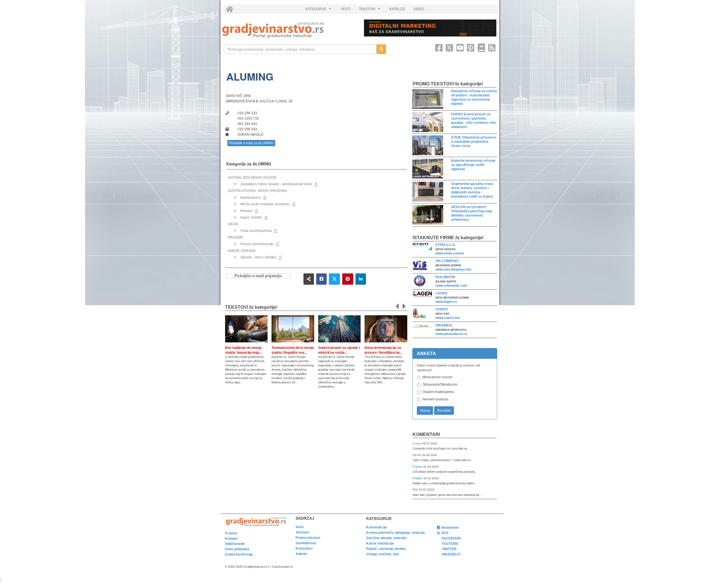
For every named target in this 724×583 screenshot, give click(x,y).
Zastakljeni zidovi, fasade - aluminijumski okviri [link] (276, 184)
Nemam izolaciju (435, 399)
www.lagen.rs (446, 302)
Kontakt (231, 539)
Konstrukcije (376, 527)
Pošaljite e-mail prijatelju (258, 276)
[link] (289, 30)
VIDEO (418, 9)
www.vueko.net (448, 318)
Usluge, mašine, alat (382, 554)
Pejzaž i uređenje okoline (386, 549)
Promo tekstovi (308, 538)
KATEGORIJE (319, 10)
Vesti (299, 527)
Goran (417, 443)
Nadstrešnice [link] (250, 198)
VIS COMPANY (447, 261)
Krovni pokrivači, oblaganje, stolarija (395, 533)
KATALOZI (397, 9)
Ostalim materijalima (438, 392)
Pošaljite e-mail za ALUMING (251, 143)
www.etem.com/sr (450, 253)
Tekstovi (302, 532)
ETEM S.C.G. (446, 245)
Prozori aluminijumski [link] (256, 244)
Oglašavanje (235, 544)
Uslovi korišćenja (239, 554)
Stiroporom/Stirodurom (440, 384)
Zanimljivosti (306, 543)
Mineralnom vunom (437, 377)
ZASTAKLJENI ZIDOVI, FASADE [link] (252, 178)
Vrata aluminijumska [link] (256, 231)
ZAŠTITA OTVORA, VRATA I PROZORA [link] (257, 191)
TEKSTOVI (370, 10)
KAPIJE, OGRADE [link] (242, 251)
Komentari (426, 434)
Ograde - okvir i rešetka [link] (258, 257)
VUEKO (442, 309)
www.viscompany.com (453, 269)
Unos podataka (237, 549)
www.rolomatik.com (451, 286)
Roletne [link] (246, 211)
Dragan (417, 466)
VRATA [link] (233, 224)
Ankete (301, 554)
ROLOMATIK (446, 277)
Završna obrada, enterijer (386, 538)
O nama (231, 533)
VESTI (345, 9)
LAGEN (441, 293)
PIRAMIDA (444, 325)
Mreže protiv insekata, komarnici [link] (265, 204)
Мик (415, 489)
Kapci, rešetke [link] (251, 217)
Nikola (417, 455)
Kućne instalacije (380, 543)
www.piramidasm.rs (451, 334)
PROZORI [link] (235, 237)
